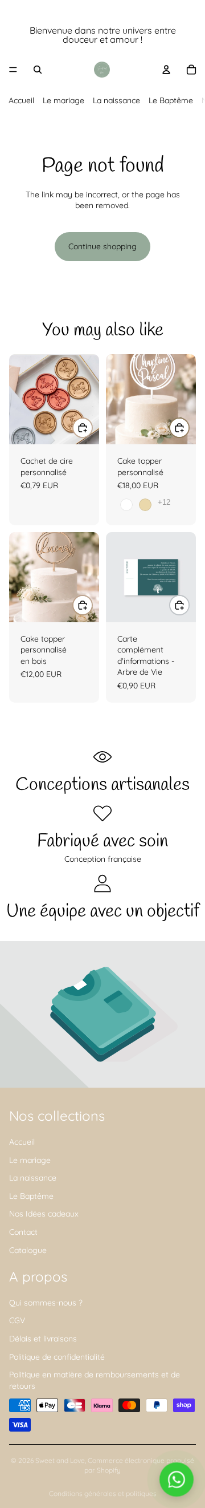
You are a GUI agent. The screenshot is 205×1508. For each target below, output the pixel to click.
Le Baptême (171, 100)
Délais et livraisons (43, 1338)
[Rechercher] (37, 69)
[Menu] (13, 69)
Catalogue (28, 1249)
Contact (23, 1232)
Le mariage (63, 100)
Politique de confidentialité (57, 1357)
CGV (17, 1320)
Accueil (21, 100)
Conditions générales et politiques (103, 1493)
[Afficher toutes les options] (164, 502)
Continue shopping (102, 246)
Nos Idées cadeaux (44, 1214)
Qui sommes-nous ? (46, 1303)
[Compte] (166, 69)
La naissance (116, 100)
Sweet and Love (60, 1460)
